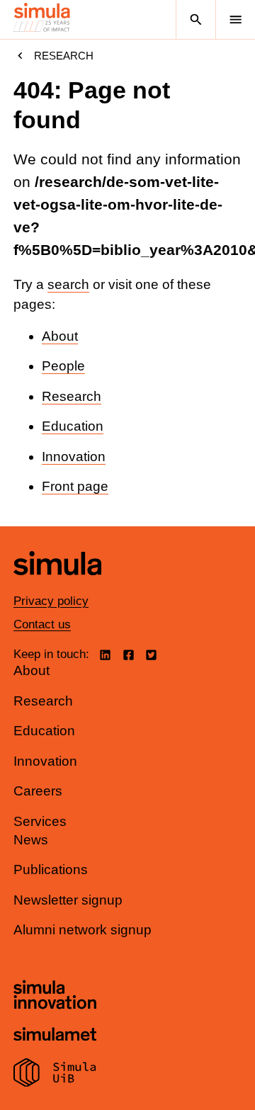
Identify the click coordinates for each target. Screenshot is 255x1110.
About (60, 336)
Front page (75, 486)
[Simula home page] (57, 585)
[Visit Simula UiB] (54, 1074)
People (63, 365)
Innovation (74, 456)
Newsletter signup (68, 900)
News (30, 839)
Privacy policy (51, 601)
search (68, 284)
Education (72, 426)
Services (40, 821)
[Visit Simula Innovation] (54, 997)
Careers (37, 790)
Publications (50, 869)
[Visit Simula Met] (54, 1036)
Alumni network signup (82, 929)
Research (64, 56)
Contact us (42, 624)
